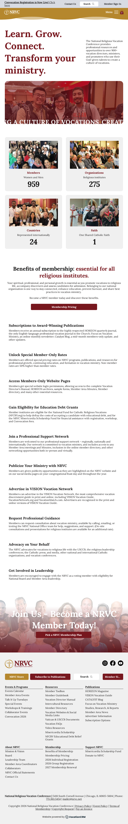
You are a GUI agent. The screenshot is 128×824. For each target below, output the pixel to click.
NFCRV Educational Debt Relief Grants (63, 738)
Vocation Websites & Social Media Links (60, 714)
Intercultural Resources (59, 703)
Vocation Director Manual (60, 699)
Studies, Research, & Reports (102, 707)
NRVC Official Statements (20, 772)
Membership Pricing (57, 755)
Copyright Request (63, 808)
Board (8, 755)
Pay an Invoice (84, 808)
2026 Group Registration (59, 763)
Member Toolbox (55, 691)
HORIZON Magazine (97, 691)
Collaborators (12, 768)
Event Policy (100, 805)
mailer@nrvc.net (72, 798)
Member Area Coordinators (21, 764)
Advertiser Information (98, 716)
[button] (122, 12)
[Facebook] (113, 663)
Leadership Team (15, 759)
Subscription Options (97, 720)
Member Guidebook (57, 695)
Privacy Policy (83, 805)
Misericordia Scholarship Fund (103, 751)
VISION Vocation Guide (98, 695)
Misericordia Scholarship (60, 732)
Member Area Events (17, 695)
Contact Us (70, 3)
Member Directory (56, 707)
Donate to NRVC (94, 755)
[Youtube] (120, 663)
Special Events (13, 703)
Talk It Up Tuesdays (16, 699)
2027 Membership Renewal (61, 767)
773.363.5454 (53, 798)
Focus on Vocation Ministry (101, 703)
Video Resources (55, 727)
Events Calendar (14, 691)
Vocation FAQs (53, 723)
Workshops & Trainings (18, 707)
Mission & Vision (14, 751)
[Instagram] (105, 663)
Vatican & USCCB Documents (62, 719)
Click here (30, 4)
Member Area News (96, 712)
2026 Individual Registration (61, 759)
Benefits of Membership (59, 751)
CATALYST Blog (94, 699)
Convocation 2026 (15, 716)
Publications (92, 686)
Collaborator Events (16, 712)
